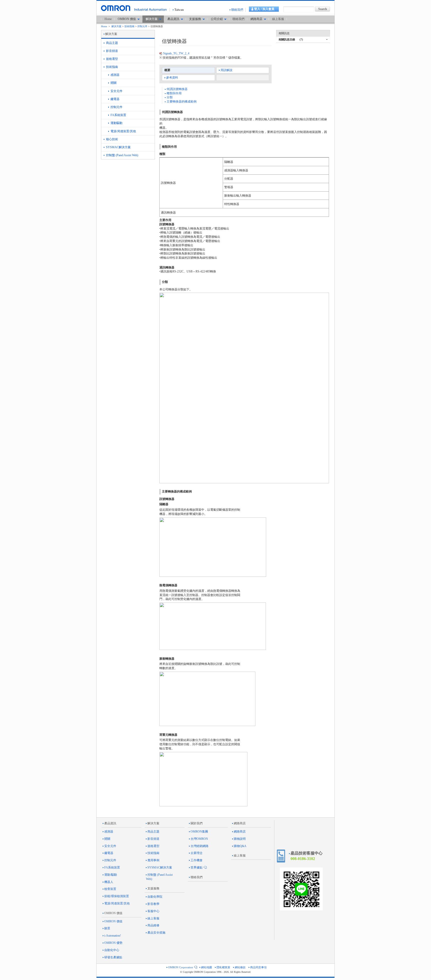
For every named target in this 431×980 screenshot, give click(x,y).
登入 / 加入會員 (264, 9)
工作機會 (197, 860)
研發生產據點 (113, 957)
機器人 (108, 882)
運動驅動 (116, 123)
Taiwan (179, 9)
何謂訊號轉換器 (177, 89)
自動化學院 (154, 896)
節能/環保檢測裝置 (116, 896)
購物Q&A (240, 846)
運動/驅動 (110, 874)
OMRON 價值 (113, 913)
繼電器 (114, 99)
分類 (169, 97)
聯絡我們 (237, 9)
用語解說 (226, 70)
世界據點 (197, 867)
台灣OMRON (199, 839)
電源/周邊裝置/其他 (123, 131)
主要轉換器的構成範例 (181, 101)
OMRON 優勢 (113, 943)
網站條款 (240, 967)
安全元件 (116, 91)
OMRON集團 (199, 831)
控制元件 (142, 26)
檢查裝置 (110, 889)
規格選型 (111, 59)
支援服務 (153, 888)
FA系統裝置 (118, 115)
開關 (113, 83)
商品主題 (111, 43)
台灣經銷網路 (200, 846)
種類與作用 (174, 93)
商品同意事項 (258, 967)
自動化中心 (111, 950)
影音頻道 (111, 51)
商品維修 (153, 925)
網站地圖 (206, 967)
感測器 (114, 75)
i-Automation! (112, 935)
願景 (107, 928)
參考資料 (172, 77)
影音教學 (153, 904)
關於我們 (197, 823)
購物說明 (240, 839)
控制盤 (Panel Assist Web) (121, 155)
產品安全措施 (156, 932)
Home (108, 19)
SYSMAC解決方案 (118, 147)
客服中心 (153, 911)
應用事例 (153, 860)
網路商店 (240, 823)
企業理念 (197, 853)
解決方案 (116, 26)
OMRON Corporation (180, 967)
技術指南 (129, 26)
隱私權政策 (223, 967)
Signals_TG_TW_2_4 (176, 53)
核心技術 (111, 139)
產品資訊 (110, 823)
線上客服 (278, 19)
